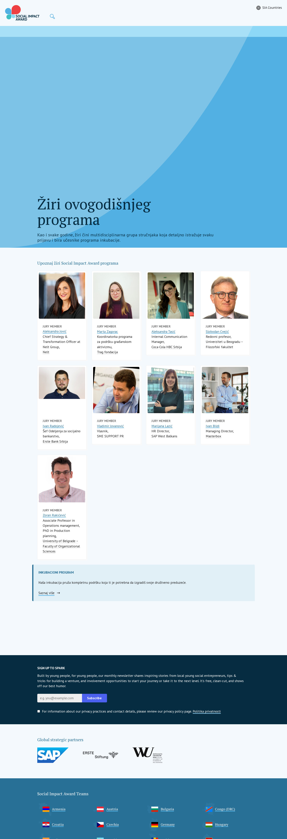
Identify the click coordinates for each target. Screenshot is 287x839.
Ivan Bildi (212, 426)
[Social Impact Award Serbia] (22, 13)
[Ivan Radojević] (62, 383)
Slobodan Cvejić (217, 331)
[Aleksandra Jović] (62, 295)
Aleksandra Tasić (163, 331)
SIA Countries (272, 7)
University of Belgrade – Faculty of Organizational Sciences (61, 546)
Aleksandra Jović (54, 331)
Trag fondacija (107, 352)
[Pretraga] (52, 16)
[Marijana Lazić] (171, 390)
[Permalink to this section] (121, 262)
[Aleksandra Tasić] (171, 295)
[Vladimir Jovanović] (116, 390)
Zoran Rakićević (54, 515)
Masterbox (213, 436)
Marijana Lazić (162, 426)
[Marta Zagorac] (116, 295)
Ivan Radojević (53, 426)
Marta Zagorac (107, 331)
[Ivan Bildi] (225, 390)
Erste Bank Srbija (55, 441)
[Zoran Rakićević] (62, 479)
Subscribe (94, 698)
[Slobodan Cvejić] (225, 295)
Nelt (46, 352)
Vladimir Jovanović (110, 426)
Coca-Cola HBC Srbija (167, 347)
